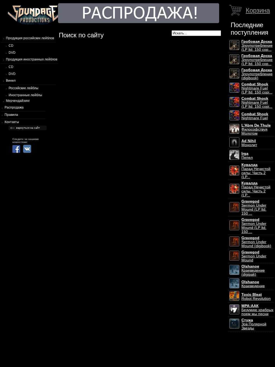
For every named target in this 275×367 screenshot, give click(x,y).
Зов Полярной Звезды (253, 324)
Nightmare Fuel (254, 116)
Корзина (258, 10)
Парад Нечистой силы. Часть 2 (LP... (255, 171)
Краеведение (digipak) (253, 270)
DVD (12, 53)
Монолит (249, 143)
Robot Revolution (256, 297)
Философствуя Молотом (256, 129)
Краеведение (253, 284)
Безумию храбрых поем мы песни (257, 310)
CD (11, 46)
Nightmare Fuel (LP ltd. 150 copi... (256, 88)
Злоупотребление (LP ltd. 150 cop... (257, 45)
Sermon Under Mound (253, 256)
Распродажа (14, 107)
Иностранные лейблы (25, 95)
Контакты (12, 122)
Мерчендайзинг (18, 101)
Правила (11, 115)
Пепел (247, 156)
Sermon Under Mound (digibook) (256, 242)
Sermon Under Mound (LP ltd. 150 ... (253, 207)
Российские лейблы (23, 88)
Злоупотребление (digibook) (257, 74)
